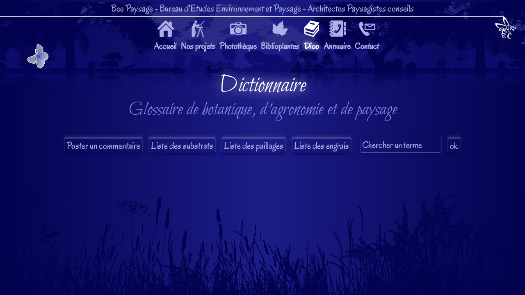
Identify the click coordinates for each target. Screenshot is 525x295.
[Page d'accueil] (505, 29)
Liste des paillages (253, 145)
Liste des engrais (321, 145)
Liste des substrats (182, 145)
